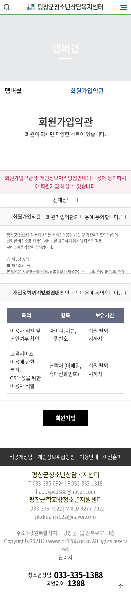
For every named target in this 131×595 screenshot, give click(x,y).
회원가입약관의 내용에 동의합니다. (83, 217)
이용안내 (88, 456)
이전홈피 (112, 456)
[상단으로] (120, 585)
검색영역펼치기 (7, 7)
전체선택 (62, 200)
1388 (76, 583)
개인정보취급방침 (56, 456)
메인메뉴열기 (123, 7)
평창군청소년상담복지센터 (65, 7)
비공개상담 (21, 456)
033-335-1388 (78, 575)
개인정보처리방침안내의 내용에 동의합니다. (73, 292)
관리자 (65, 557)
